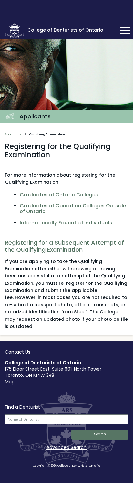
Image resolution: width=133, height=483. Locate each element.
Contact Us (17, 352)
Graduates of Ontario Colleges (59, 194)
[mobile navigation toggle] (125, 30)
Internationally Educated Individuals (66, 222)
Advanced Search (66, 447)
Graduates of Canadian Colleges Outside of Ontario (73, 208)
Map (10, 381)
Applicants (13, 134)
